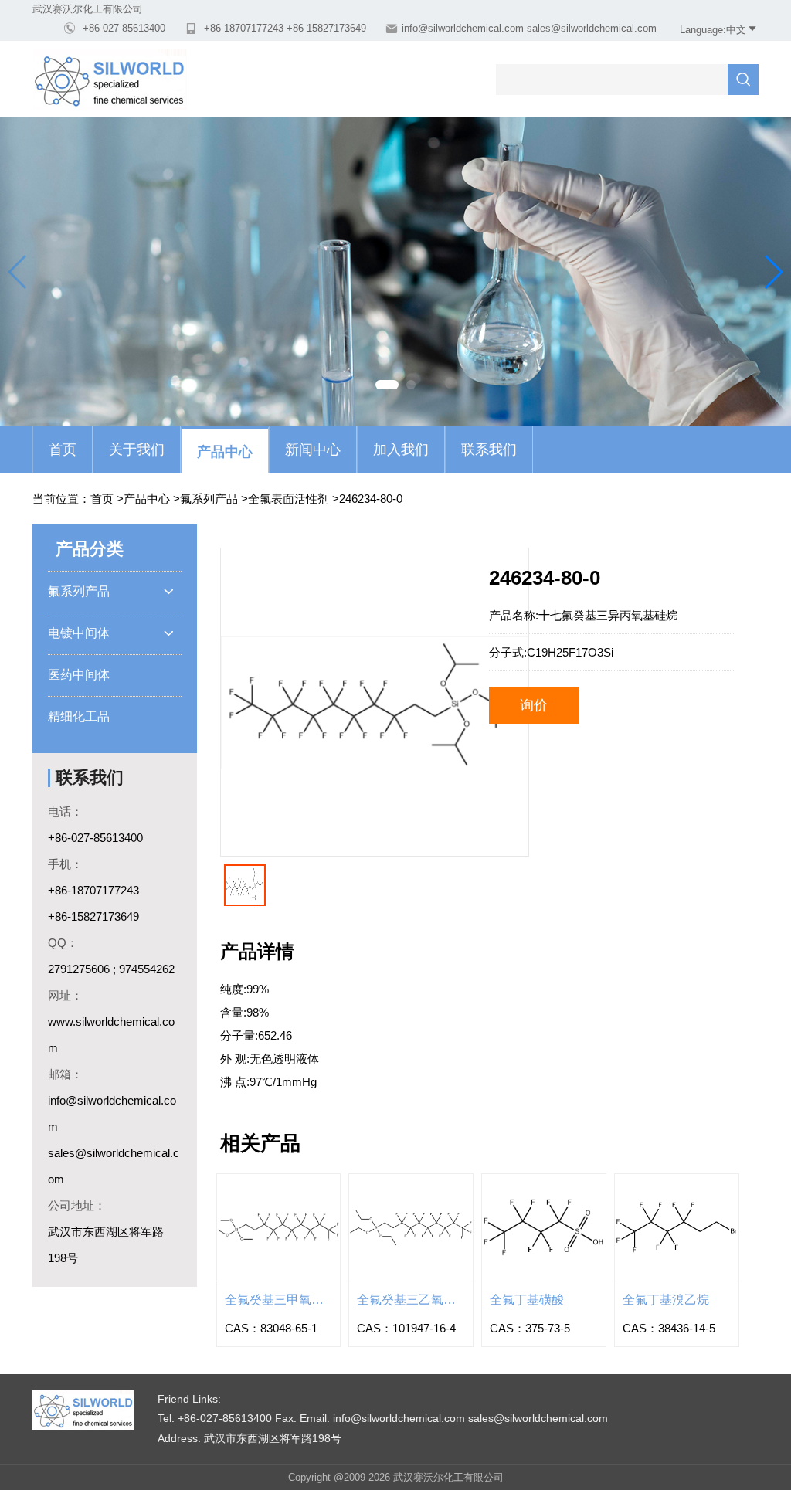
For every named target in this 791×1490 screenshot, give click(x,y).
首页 (62, 449)
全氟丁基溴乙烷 (666, 1299)
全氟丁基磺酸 (527, 1299)
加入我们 (401, 449)
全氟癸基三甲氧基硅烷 (279, 1299)
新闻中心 (313, 449)
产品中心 (225, 452)
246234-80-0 (370, 498)
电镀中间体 (111, 633)
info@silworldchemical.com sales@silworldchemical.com (529, 28)
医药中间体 (79, 674)
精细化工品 (79, 716)
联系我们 (489, 449)
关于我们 (137, 449)
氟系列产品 (209, 498)
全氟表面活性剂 (288, 498)
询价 (534, 705)
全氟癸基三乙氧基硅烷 (411, 1299)
